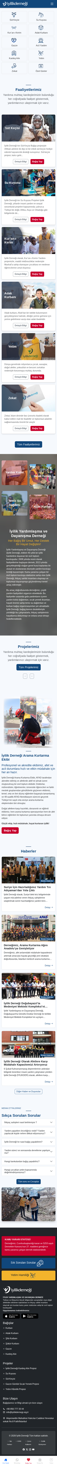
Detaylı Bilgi (21, 161)
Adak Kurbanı (12, 1333)
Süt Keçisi (10, 1379)
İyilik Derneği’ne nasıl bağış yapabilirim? (23, 1142)
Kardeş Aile (11, 1354)
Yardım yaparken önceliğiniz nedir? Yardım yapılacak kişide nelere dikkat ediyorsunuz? (24, 1132)
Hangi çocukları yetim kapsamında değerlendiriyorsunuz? (20, 1171)
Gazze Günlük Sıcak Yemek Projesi (22, 1384)
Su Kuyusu (11, 1373)
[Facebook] (24, 1449)
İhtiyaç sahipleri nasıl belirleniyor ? (20, 1122)
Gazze (9, 1349)
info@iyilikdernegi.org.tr (17, 1412)
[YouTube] (33, 1449)
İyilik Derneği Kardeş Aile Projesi (21, 1368)
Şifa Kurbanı (11, 1338)
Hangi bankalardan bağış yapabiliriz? (22, 1161)
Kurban (9, 1328)
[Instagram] (30, 1449)
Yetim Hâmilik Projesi (16, 1389)
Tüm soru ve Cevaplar (28, 1181)
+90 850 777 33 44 (15, 1409)
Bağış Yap (37, 161)
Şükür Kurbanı (12, 1343)
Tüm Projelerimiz (28, 667)
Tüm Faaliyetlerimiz (28, 444)
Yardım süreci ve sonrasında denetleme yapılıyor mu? (27, 1151)
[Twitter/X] (27, 1449)
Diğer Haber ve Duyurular (28, 1091)
